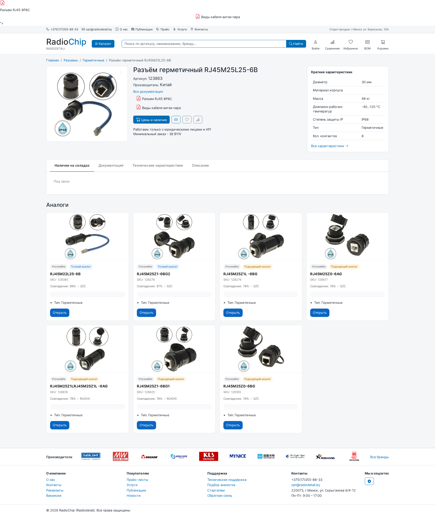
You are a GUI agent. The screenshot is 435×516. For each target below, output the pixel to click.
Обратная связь (219, 495)
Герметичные (93, 60)
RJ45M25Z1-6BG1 (153, 386)
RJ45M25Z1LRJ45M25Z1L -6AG (79, 386)
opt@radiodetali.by (99, 29)
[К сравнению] (197, 119)
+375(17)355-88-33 (64, 29)
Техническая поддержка (226, 480)
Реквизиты (54, 490)
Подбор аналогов (221, 485)
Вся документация (148, 91)
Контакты (201, 29)
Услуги (182, 29)
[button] (316, 42)
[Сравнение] (333, 42)
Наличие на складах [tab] (72, 165)
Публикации (144, 29)
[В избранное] (186, 119)
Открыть (60, 312)
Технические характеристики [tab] (158, 165)
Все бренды (379, 457)
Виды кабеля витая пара (220, 17)
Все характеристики (328, 146)
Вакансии (53, 495)
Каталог (104, 44)
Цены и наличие (153, 120)
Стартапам (216, 490)
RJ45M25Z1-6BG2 (153, 274)
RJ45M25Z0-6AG (326, 274)
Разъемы (71, 60)
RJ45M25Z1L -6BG (240, 274)
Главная (52, 60)
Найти (297, 44)
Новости (134, 495)
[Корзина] (383, 42)
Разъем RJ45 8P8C (156, 99)
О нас (124, 29)
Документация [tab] (111, 165)
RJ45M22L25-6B (65, 274)
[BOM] (367, 42)
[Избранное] (351, 42)
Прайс (165, 29)
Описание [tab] (200, 165)
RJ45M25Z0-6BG (239, 386)
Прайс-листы (137, 480)
